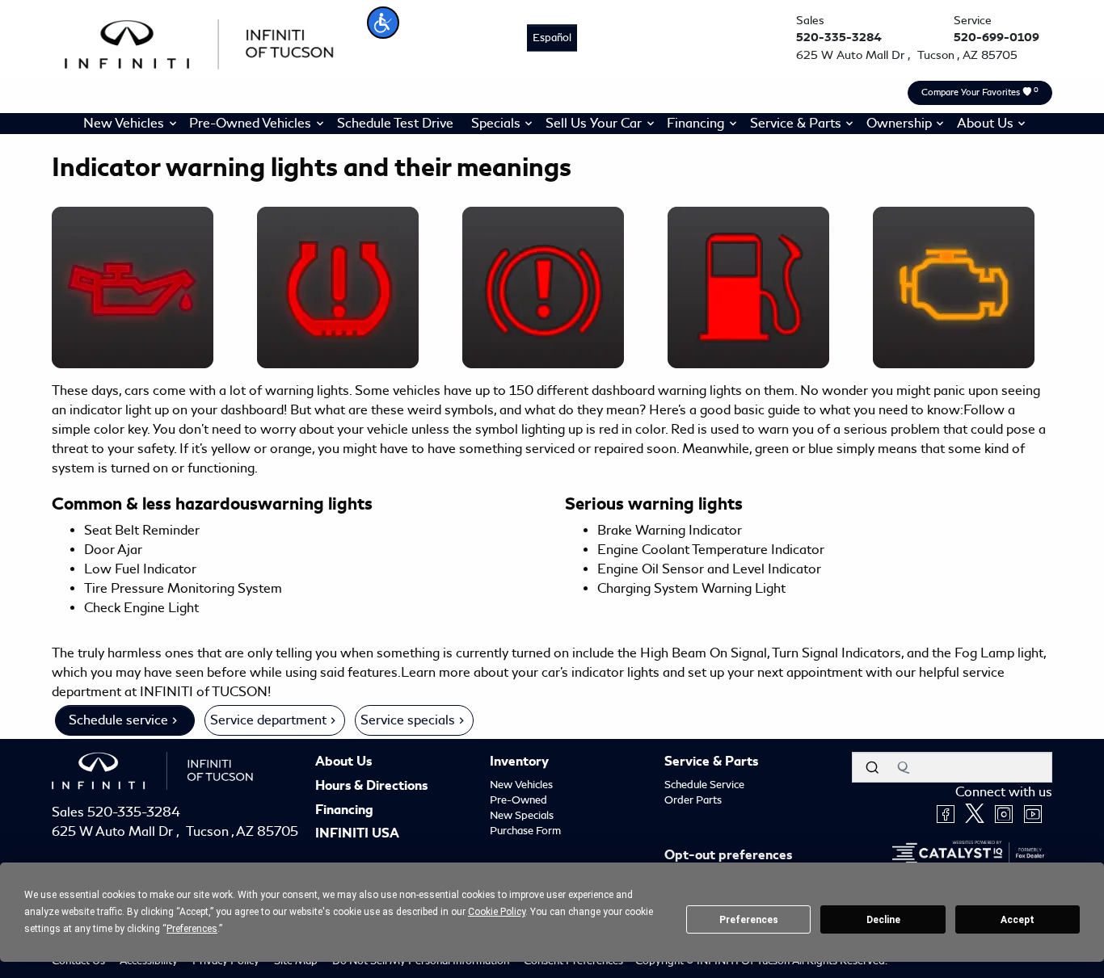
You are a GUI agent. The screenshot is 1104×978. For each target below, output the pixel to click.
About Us (343, 762)
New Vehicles (521, 785)
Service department (268, 720)
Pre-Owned (518, 800)
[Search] (872, 767)
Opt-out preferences (728, 856)
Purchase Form (525, 831)
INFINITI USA (357, 834)
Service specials (407, 720)
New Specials (522, 815)
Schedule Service (704, 785)
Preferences (748, 920)
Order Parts (693, 800)
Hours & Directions (371, 786)
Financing (344, 811)
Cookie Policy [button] (496, 911)
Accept (1017, 920)
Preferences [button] (191, 928)
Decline (883, 920)
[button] (383, 22)
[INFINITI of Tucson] (200, 41)
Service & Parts (711, 762)
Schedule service (118, 720)
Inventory (519, 762)
